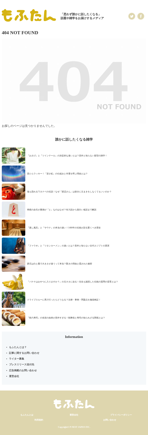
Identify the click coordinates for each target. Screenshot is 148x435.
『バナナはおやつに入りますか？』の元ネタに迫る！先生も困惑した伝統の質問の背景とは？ (72, 281)
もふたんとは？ (18, 347)
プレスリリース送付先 (21, 364)
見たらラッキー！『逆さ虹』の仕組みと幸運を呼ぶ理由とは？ (57, 173)
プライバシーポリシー (121, 415)
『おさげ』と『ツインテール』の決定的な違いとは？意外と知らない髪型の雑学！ (67, 155)
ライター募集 (16, 358)
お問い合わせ (109, 420)
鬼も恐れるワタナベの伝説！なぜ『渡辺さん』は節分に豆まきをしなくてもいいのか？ (69, 191)
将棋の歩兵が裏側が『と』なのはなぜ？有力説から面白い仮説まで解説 (61, 209)
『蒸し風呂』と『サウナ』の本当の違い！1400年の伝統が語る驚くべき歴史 (64, 227)
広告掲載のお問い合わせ (23, 370)
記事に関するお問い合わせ (24, 353)
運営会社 (14, 376)
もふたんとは (26, 415)
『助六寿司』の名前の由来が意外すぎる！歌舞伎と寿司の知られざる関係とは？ (66, 317)
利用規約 (38, 420)
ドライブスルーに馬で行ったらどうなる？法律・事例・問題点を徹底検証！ (64, 299)
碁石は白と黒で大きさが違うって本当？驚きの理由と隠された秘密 (59, 263)
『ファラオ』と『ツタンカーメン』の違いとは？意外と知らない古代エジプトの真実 (68, 245)
